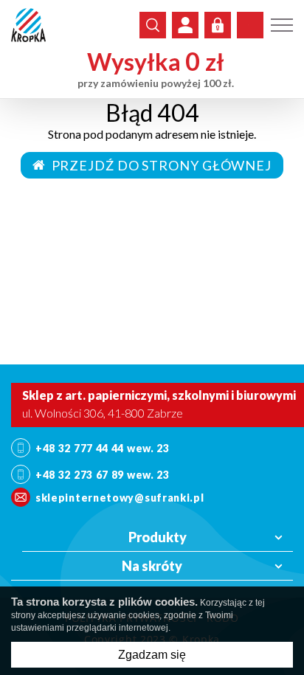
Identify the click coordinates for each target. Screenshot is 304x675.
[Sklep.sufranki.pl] (28, 25)
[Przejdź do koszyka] (250, 25)
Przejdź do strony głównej (159, 165)
